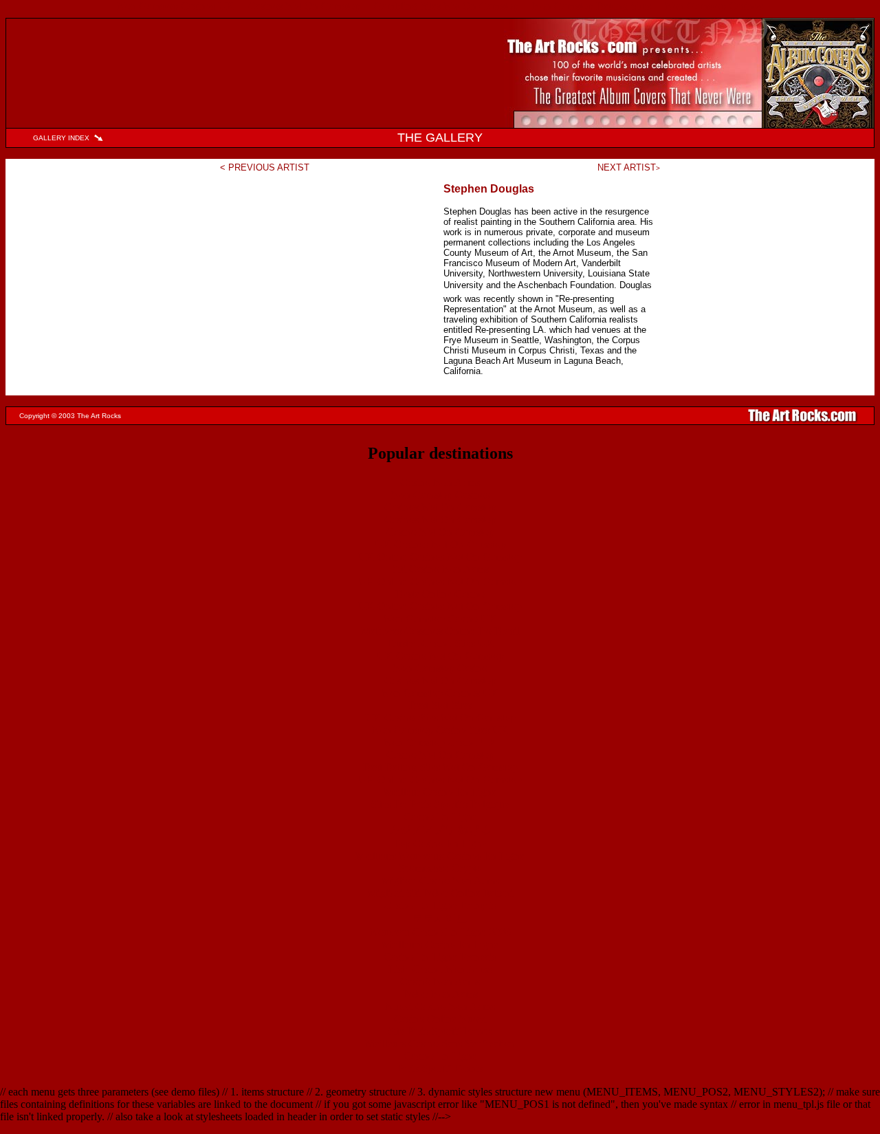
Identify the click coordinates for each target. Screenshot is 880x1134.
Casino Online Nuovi (440, 1019)
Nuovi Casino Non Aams (440, 1006)
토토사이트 (440, 918)
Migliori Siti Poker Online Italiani (440, 893)
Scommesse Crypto (440, 868)
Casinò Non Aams (440, 982)
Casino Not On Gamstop (440, 532)
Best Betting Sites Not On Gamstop (440, 767)
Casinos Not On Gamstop (440, 507)
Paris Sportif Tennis (440, 1068)
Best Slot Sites (440, 705)
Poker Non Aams (440, 994)
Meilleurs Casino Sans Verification (440, 1043)
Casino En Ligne (440, 816)
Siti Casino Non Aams (440, 569)
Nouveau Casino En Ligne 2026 (440, 932)
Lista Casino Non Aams (440, 969)
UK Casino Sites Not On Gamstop (440, 717)
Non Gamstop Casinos (440, 495)
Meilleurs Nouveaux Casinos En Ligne (440, 856)
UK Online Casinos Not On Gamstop (440, 557)
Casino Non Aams (440, 482)
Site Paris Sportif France (440, 1031)
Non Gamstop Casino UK (440, 618)
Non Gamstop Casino (440, 668)
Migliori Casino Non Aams (440, 880)
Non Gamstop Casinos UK (440, 693)
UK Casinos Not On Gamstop (440, 544)
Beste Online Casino (440, 594)
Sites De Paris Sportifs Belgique (440, 804)
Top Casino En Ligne (440, 843)
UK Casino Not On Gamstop (440, 656)
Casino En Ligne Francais (440, 957)
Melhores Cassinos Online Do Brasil (440, 631)
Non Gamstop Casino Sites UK (440, 730)
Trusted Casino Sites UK (440, 643)
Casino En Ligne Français (440, 905)
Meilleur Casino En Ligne (440, 792)
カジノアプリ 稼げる (440, 830)
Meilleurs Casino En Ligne (440, 944)
